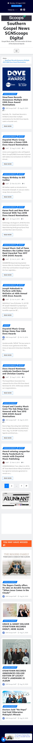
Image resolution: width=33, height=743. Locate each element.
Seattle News (11, 740)
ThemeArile (22, 740)
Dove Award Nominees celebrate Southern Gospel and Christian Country (15, 371)
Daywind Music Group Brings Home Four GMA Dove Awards (14, 331)
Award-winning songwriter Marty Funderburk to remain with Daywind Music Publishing (16, 455)
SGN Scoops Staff (11, 108)
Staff (7, 148)
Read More (8, 126)
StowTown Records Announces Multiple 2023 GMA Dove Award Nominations (15, 101)
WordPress (26, 737)
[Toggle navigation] (16, 51)
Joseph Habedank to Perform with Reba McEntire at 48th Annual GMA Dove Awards (14, 292)
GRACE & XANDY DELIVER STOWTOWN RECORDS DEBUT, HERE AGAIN (15, 626)
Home (5, 58)
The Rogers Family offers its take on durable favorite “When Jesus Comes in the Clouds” (16, 589)
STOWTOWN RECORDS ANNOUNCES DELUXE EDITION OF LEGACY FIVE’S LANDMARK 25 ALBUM (14, 675)
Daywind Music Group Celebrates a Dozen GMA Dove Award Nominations (15, 142)
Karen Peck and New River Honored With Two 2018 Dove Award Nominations (15, 213)
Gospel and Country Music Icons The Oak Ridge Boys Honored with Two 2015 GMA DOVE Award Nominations (15, 411)
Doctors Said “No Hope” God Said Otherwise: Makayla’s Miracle (14, 712)
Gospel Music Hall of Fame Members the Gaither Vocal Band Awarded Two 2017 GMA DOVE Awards (16, 252)
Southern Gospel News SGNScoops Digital (16, 30)
